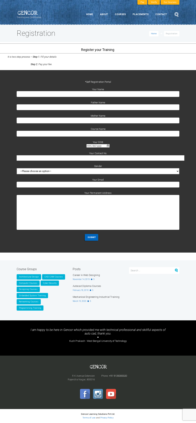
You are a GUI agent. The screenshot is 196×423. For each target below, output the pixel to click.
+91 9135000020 (118, 375)
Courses (120, 14)
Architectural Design (29, 277)
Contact (161, 14)
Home (89, 14)
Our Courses (170, 2)
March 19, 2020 (79, 301)
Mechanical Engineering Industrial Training (96, 296)
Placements (141, 14)
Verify (154, 2)
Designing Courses (28, 289)
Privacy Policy (107, 417)
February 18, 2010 (81, 290)
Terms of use (89, 417)
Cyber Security (50, 283)
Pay (142, 2)
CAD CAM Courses (53, 277)
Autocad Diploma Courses (87, 286)
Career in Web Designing (86, 275)
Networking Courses (28, 301)
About (104, 14)
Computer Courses (28, 283)
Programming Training (30, 308)
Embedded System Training (32, 295)
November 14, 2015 (81, 279)
